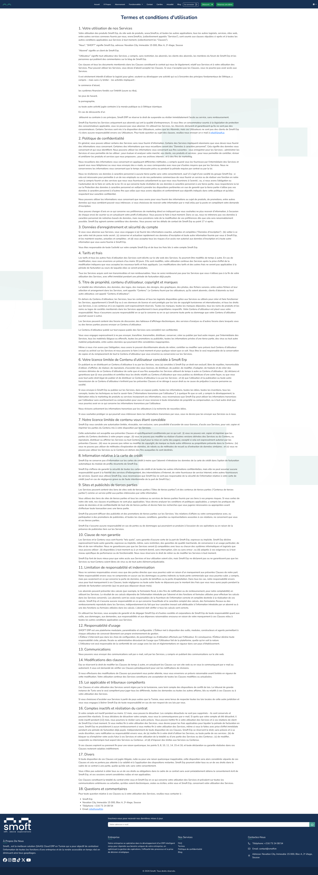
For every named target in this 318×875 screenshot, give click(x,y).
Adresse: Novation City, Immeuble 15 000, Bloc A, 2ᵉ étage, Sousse (282, 856)
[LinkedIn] (14, 860)
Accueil (97, 4)
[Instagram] (9, 860)
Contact (150, 4)
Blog (179, 4)
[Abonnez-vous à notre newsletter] (312, 824)
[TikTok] (18, 860)
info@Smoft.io (217, 132)
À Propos (107, 4)
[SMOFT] (54, 825)
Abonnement (120, 4)
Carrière (160, 4)
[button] (315, 4)
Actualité (170, 4)
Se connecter (189, 4)
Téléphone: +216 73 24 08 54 (267, 843)
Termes (181, 846)
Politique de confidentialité (190, 849)
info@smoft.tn (96, 809)
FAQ (180, 843)
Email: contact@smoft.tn (264, 848)
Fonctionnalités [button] (135, 4)
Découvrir (206, 4)
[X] (23, 860)
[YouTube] (28, 860)
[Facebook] (5, 860)
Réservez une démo (224, 4)
